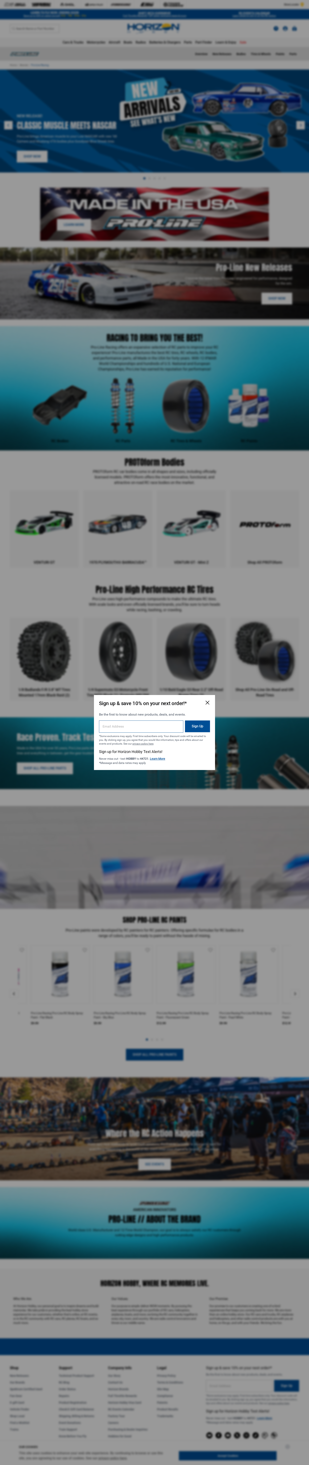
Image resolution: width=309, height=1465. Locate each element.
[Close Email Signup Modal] (207, 702)
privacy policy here (142, 743)
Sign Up (197, 726)
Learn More (157, 758)
